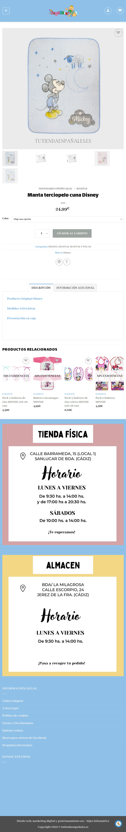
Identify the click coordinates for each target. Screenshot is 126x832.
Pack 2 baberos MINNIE (105, 400)
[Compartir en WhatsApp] (59, 262)
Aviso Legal (10, 708)
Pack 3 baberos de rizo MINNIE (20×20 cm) (15, 402)
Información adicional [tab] (75, 287)
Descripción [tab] (41, 287)
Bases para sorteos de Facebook (24, 738)
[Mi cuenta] (107, 11)
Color (5, 218)
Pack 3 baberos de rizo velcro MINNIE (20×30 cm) (77, 402)
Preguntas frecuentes (17, 745)
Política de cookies (15, 716)
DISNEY (53, 246)
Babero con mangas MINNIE (45, 400)
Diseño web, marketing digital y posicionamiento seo (50, 821)
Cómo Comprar (13, 701)
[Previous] (2, 387)
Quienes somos (12, 731)
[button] (6, 11)
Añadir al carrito (72, 233)
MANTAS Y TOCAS (80, 246)
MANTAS (81, 188)
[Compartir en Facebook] (66, 262)
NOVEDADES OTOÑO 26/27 (55, 188)
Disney (67, 252)
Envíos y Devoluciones (17, 723)
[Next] (123, 387)
